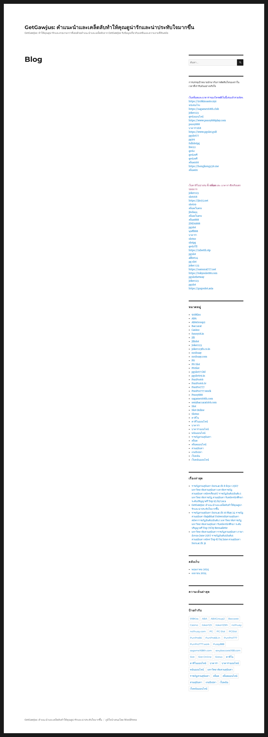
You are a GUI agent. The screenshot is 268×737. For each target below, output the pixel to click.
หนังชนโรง (194, 105)
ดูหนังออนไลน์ (196, 116)
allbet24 (193, 257)
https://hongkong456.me (204, 166)
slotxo (192, 238)
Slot (194, 406)
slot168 (193, 196)
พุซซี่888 (193, 231)
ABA (194, 318)
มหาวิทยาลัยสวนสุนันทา (220, 669)
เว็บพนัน (196, 456)
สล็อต (194, 440)
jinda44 (193, 212)
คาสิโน (195, 417)
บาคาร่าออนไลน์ (200, 429)
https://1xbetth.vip (200, 250)
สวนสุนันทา (198, 448)
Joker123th (221, 625)
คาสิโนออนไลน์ (200, 421)
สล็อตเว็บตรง (195, 208)
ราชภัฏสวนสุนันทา (201, 436)
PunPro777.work (201, 391)
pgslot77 (194, 135)
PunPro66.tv (199, 383)
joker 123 (194, 265)
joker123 (194, 112)
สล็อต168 (194, 162)
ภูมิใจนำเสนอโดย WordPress (121, 719)
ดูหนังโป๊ (193, 246)
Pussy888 (197, 394)
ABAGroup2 (198, 322)
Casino (195, 329)
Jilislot (195, 341)
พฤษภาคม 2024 (200, 569)
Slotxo (195, 414)
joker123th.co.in (201, 349)
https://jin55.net (198, 200)
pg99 (192, 139)
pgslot (192, 227)
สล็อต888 (194, 219)
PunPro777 (198, 387)
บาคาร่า (193, 235)
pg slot (193, 261)
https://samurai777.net (202, 269)
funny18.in (198, 333)
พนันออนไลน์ (198, 433)
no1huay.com (199, 356)
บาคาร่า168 (195, 128)
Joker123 (197, 345)
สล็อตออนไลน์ (199, 444)
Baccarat (197, 326)
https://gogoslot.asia (201, 288)
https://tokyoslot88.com (203, 273)
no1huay (196, 352)
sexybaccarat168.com (204, 402)
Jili (193, 337)
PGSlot (195, 368)
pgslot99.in (198, 375)
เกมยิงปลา (197, 452)
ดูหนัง (192, 151)
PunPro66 (197, 379)
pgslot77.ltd (198, 372)
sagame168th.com (202, 398)
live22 (192, 147)
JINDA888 (194, 223)
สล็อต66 (193, 170)
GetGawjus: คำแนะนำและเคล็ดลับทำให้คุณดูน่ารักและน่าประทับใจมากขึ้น (109, 27)
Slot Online (198, 410)
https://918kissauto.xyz (202, 101)
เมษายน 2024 (199, 573)
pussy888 (194, 124)
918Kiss (196, 314)
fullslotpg (194, 143)
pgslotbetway (196, 277)
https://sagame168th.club (204, 109)
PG (193, 360)
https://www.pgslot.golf (203, 131)
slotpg (192, 242)
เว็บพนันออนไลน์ (200, 459)
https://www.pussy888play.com (207, 120)
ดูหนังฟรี (193, 154)
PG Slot (196, 364)
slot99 (192, 204)
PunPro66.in (212, 637)
